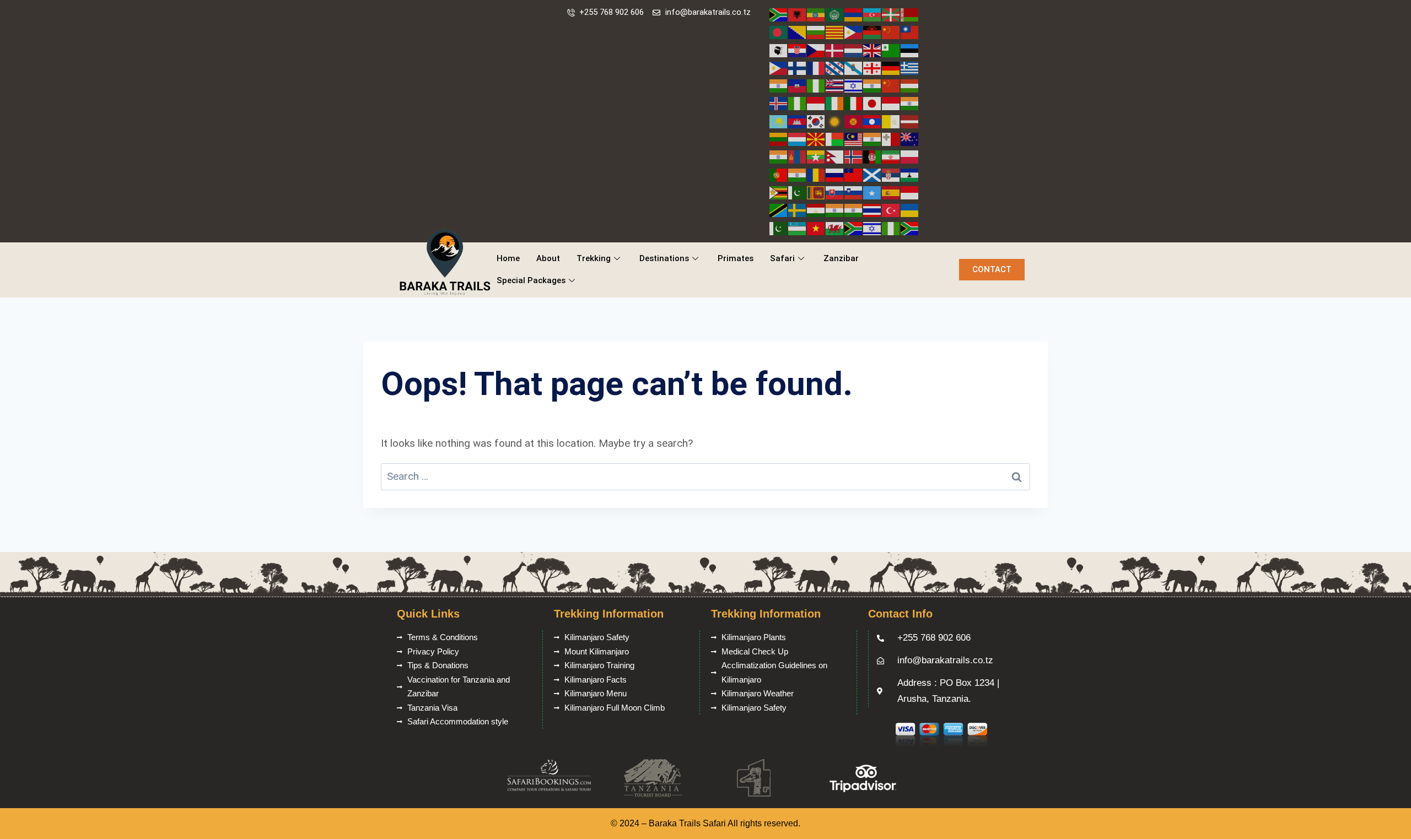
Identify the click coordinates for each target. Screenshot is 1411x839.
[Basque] (891, 14)
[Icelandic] (778, 102)
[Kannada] (910, 102)
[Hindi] (872, 85)
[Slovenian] (853, 192)
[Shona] (778, 192)
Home (508, 258)
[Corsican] (778, 50)
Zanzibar (841, 258)
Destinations (664, 258)
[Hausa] (816, 85)
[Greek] (910, 67)
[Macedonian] (816, 138)
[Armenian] (853, 14)
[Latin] (891, 121)
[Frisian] (835, 67)
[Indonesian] (816, 102)
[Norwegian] (853, 156)
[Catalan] (835, 31)
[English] (872, 50)
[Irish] (835, 102)
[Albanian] (797, 14)
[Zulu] (910, 227)
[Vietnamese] (816, 227)
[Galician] (853, 67)
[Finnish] (797, 67)
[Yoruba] (891, 227)
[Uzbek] (797, 227)
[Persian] (891, 156)
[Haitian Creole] (797, 85)
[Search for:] (705, 476)
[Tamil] (835, 209)
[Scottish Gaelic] (872, 174)
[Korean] (816, 121)
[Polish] (910, 156)
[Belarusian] (910, 14)
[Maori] (910, 138)
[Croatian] (797, 50)
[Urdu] (778, 227)
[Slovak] (835, 192)
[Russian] (835, 174)
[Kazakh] (778, 121)
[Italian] (853, 102)
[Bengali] (778, 31)
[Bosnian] (797, 31)
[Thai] (872, 209)
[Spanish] (891, 192)
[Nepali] (835, 156)
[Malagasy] (835, 138)
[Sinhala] (816, 192)
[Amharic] (816, 14)
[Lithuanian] (778, 138)
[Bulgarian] (816, 31)
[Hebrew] (853, 85)
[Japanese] (872, 102)
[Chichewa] (872, 31)
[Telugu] (853, 209)
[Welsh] (835, 227)
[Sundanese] (910, 192)
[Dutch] (853, 50)
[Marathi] (778, 156)
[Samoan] (853, 174)
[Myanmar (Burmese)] (816, 156)
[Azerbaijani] (872, 14)
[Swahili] (778, 209)
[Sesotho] (910, 174)
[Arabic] (835, 14)
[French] (816, 67)
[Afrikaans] (778, 14)
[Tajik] (816, 209)
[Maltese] (891, 138)
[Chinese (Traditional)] (910, 31)
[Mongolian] (797, 156)
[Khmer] (797, 121)
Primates (735, 258)
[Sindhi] (797, 192)
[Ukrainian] (910, 209)
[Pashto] (872, 156)
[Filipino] (778, 67)
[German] (891, 67)
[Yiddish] (872, 227)
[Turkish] (891, 209)
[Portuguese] (778, 174)
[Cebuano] (853, 31)
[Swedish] (797, 209)
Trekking (594, 258)
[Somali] (872, 192)
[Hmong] (891, 85)
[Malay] (853, 138)
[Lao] (872, 121)
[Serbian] (891, 174)
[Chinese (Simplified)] (891, 31)
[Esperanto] (891, 50)
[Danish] (835, 50)
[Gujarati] (778, 85)
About (548, 258)
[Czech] (816, 50)
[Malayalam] (872, 138)
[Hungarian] (910, 85)
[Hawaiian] (835, 85)
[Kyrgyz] (853, 121)
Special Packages (531, 280)
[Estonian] (910, 50)
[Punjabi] (797, 174)
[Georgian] (872, 67)
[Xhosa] (853, 227)
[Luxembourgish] (797, 138)
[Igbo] (797, 102)
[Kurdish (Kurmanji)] (835, 121)
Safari (782, 258)
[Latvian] (910, 121)
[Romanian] (816, 174)
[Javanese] (891, 102)
